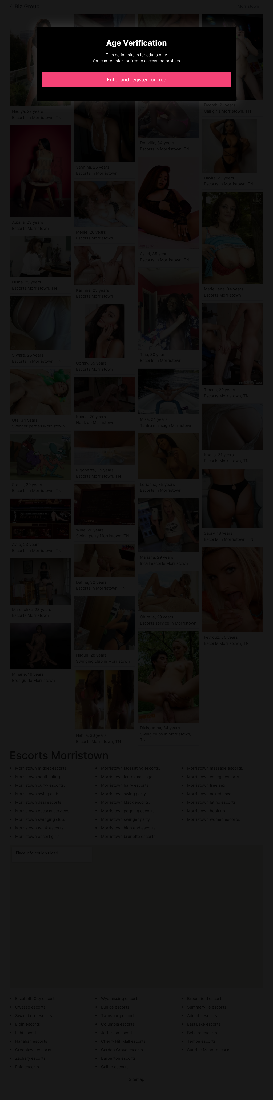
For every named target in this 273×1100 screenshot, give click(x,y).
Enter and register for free (136, 79)
